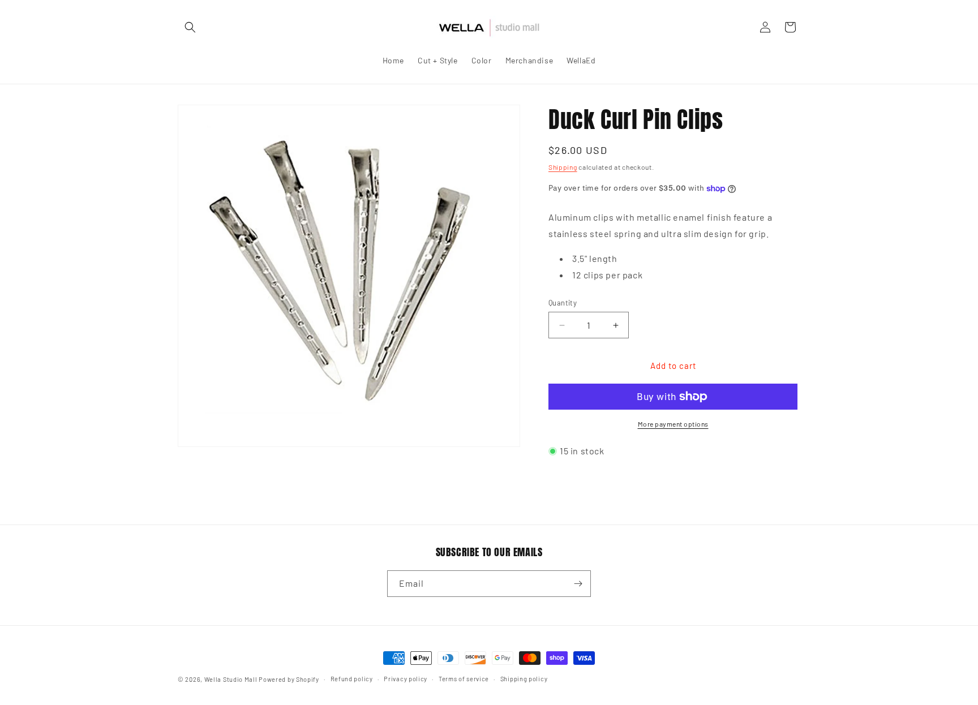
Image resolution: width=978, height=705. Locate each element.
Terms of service (464, 678)
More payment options (673, 424)
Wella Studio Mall (231, 679)
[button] (190, 27)
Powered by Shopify (289, 679)
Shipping (562, 167)
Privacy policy (405, 678)
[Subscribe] (577, 583)
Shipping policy (524, 678)
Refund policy (352, 678)
